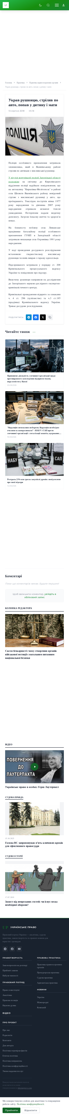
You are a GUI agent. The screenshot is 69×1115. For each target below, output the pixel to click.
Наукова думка (9, 1005)
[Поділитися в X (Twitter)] (43, 317)
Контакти (7, 1040)
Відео (7, 1013)
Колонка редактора (18, 608)
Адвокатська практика (47, 982)
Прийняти (11, 1110)
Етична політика (10, 1055)
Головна (8, 82)
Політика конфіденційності (15, 1065)
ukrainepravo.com (25, 1088)
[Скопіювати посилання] (50, 317)
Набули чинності (10, 975)
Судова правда (14, 797)
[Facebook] (12, 948)
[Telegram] (5, 948)
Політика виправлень (12, 1060)
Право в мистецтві (11, 990)
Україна (40, 997)
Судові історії (14, 855)
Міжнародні (43, 1002)
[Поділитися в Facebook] (36, 317)
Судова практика (45, 977)
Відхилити (30, 1110)
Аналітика (7, 995)
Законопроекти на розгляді (15, 965)
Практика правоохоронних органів (43, 82)
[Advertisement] (34, 44)
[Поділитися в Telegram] (29, 317)
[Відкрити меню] (57, 5)
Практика (21, 82)
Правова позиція (10, 1000)
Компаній (41, 1007)
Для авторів (8, 1045)
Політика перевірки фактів (15, 1050)
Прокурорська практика (48, 972)
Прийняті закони (10, 970)
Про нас (6, 1030)
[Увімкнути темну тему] (40, 5)
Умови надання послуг (13, 1071)
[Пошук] (48, 5)
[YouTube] (19, 948)
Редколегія (7, 1035)
